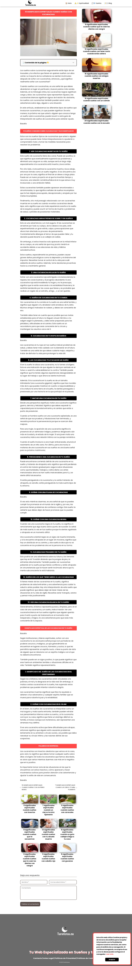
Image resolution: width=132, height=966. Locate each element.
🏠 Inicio (68, 3)
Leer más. (110, 954)
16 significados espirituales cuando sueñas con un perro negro (33, 787)
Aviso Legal (48, 958)
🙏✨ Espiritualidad (82, 3)
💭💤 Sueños (96, 3)
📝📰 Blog (108, 3)
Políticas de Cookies (86, 958)
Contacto (37, 958)
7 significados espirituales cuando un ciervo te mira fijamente (65, 787)
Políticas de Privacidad (65, 958)
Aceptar (112, 959)
